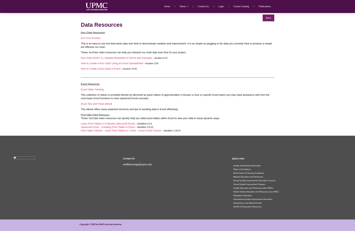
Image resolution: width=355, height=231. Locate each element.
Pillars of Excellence (242, 169)
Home (167, 6)
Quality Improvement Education (247, 165)
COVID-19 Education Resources (247, 207)
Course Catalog (241, 6)
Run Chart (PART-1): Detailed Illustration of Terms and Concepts (116, 58)
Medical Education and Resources (248, 177)
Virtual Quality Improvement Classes (249, 184)
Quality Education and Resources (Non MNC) (253, 188)
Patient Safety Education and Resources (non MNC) (256, 192)
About (183, 6)
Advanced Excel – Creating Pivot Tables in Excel (108, 127)
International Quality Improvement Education (252, 199)
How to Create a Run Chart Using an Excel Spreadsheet (112, 63)
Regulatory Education (242, 195)
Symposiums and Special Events (247, 203)
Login (221, 6)
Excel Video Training (92, 89)
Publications (265, 6)
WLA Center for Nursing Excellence (248, 173)
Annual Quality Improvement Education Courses (254, 180)
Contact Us (203, 6)
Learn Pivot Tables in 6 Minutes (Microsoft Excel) (108, 123)
